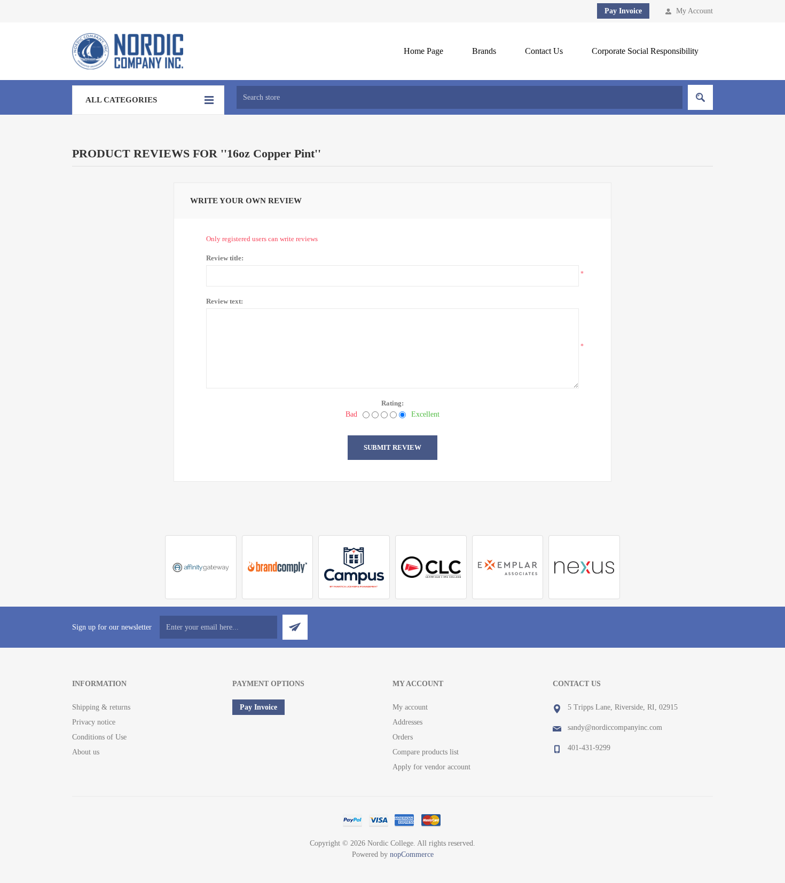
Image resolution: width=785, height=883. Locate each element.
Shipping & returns (101, 707)
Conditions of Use (99, 737)
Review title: (225, 258)
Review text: (224, 301)
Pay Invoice (623, 11)
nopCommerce (412, 854)
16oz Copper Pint (271, 153)
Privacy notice (93, 722)
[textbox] (459, 97)
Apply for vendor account (431, 767)
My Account (694, 11)
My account (410, 707)
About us (85, 752)
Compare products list (425, 752)
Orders (402, 737)
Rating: (392, 403)
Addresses (407, 722)
